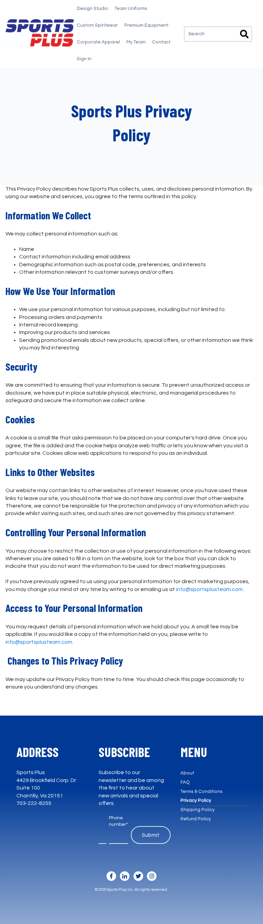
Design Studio (92, 8)
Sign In (84, 58)
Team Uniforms (131, 8)
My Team (136, 42)
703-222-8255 (33, 803)
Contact (161, 42)
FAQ (185, 782)
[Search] (244, 35)
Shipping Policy (197, 809)
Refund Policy (195, 819)
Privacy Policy (195, 800)
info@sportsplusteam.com (209, 589)
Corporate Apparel (98, 42)
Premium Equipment (146, 25)
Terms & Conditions (201, 791)
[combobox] (218, 34)
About (187, 773)
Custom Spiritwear (97, 25)
